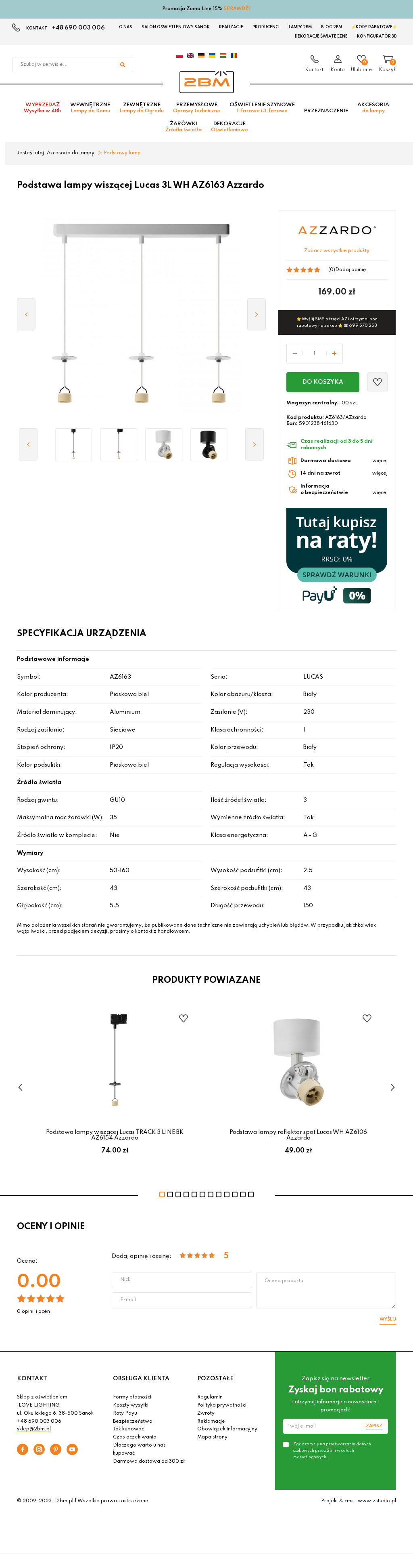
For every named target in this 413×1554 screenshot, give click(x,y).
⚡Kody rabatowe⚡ (374, 27)
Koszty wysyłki (130, 1405)
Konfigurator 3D (377, 36)
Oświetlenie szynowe (262, 108)
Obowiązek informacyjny (227, 1429)
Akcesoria (373, 108)
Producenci (266, 27)
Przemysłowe (196, 108)
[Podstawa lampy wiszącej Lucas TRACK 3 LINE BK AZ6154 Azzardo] (119, 444)
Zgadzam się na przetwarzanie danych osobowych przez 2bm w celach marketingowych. (332, 1450)
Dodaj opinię (350, 269)
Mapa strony (212, 1437)
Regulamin (210, 1397)
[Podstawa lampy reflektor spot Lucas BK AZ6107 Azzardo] (208, 444)
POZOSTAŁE (215, 1379)
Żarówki (183, 126)
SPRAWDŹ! (237, 8)
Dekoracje (229, 126)
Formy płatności (132, 1397)
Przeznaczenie (326, 111)
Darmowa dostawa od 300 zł (149, 1461)
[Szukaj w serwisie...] (123, 64)
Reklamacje (211, 1421)
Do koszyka (322, 382)
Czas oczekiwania (134, 1437)
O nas (125, 27)
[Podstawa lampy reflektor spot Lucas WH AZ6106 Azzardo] (163, 444)
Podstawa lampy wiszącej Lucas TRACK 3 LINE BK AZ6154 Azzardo (115, 1135)
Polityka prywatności (221, 1405)
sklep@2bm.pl (34, 1429)
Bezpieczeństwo (132, 1421)
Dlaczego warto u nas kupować (139, 1449)
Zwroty (206, 1413)
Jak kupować (128, 1429)
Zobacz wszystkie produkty (336, 250)
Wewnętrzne (90, 108)
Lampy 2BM (300, 27)
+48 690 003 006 (78, 28)
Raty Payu (125, 1413)
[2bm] (206, 82)
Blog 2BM (331, 27)
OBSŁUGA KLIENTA (141, 1379)
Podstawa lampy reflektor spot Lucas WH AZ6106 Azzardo (298, 1135)
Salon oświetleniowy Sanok (176, 27)
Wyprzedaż (42, 108)
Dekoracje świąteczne (321, 36)
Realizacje (231, 27)
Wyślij (388, 1319)
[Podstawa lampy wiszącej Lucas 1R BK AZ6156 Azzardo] (73, 444)
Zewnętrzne (141, 108)
